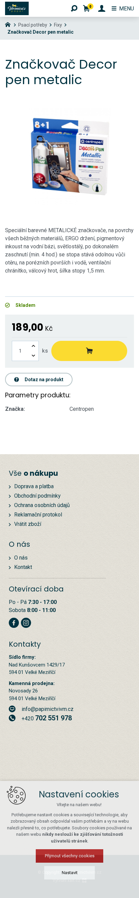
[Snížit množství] (33, 356)
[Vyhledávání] (74, 8)
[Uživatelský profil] (101, 8)
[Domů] (9, 24)
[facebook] (14, 622)
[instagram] (26, 622)
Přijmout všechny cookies (69, 855)
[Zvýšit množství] (33, 346)
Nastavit (70, 872)
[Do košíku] (89, 351)
